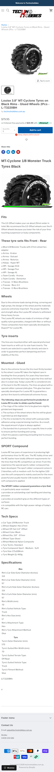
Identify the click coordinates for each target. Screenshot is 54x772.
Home (4, 25)
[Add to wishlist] (27, 139)
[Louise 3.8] (7, 90)
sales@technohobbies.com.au (19, 730)
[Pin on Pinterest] (18, 152)
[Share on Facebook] (3, 152)
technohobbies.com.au (14, 111)
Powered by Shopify (27, 767)
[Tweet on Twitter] (8, 152)
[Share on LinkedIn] (13, 152)
